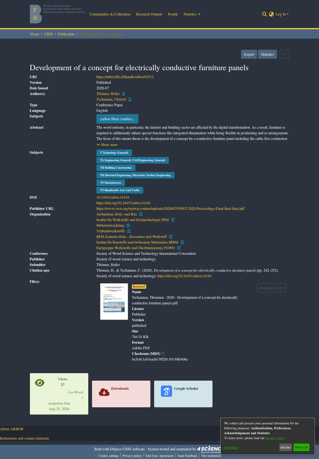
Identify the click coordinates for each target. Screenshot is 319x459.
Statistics (267, 54)
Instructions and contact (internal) (24, 438)
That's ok (301, 447)
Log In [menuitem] (281, 13)
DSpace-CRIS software (127, 448)
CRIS (48, 33)
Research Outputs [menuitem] (149, 13)
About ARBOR (12, 428)
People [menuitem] (173, 13)
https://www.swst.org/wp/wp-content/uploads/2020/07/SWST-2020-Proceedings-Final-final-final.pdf (170, 208)
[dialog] (267, 436)
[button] (107, 145)
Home (34, 33)
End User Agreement (160, 455)
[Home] (57, 14)
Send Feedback (187, 455)
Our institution (211, 455)
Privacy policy (132, 455)
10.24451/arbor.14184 (112, 197)
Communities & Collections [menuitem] (110, 13)
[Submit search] (265, 14)
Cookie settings (109, 455)
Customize (231, 447)
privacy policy (275, 438)
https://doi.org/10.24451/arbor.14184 (123, 202)
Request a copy (271, 287)
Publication (66, 33)
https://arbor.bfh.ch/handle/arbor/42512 (125, 76)
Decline (285, 447)
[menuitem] (191, 14)
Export (249, 54)
